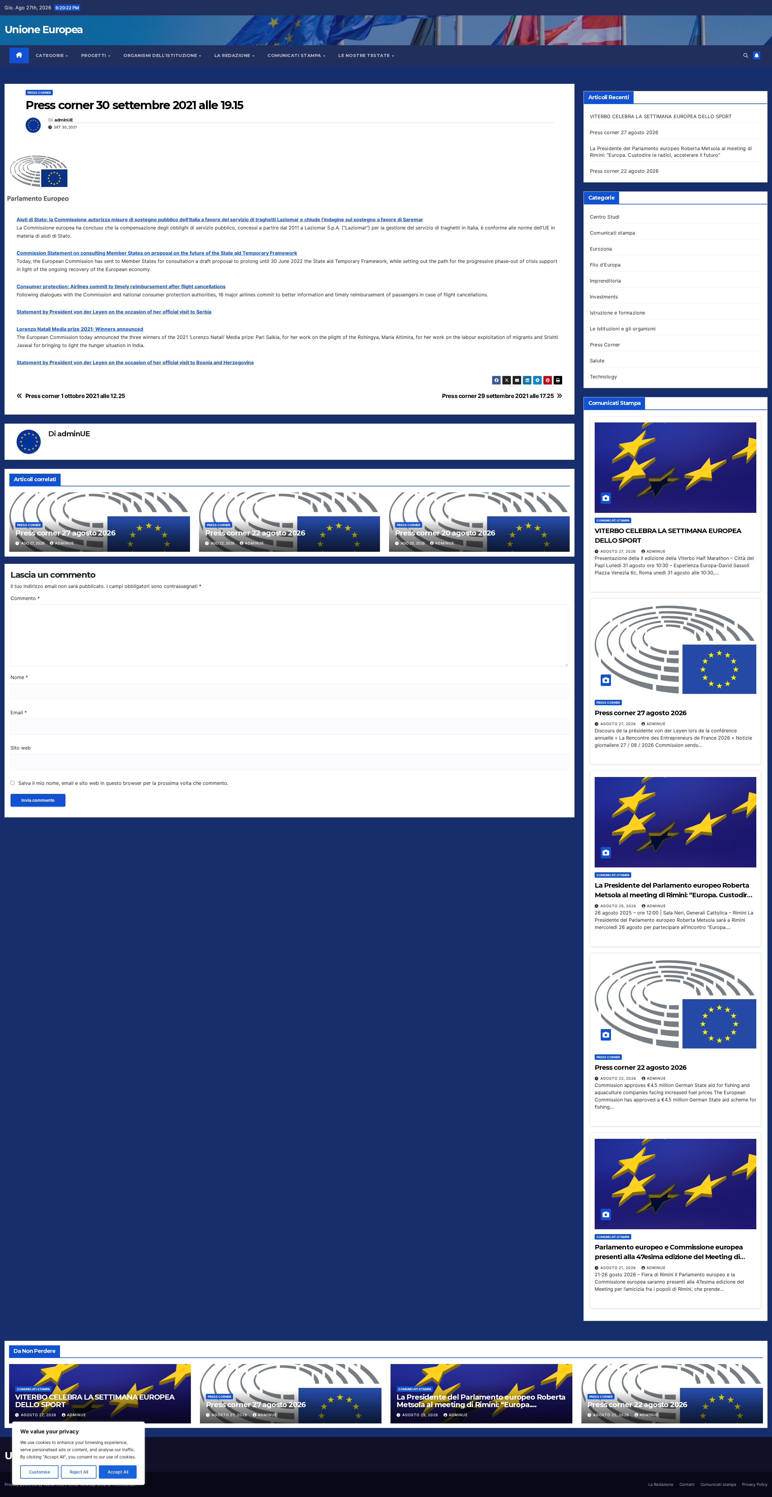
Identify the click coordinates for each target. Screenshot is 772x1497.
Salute (597, 361)
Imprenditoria (605, 281)
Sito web (21, 748)
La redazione (233, 55)
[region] (78, 1453)
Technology (603, 377)
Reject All (79, 1471)
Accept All (118, 1471)
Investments (604, 297)
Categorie (50, 55)
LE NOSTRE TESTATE (364, 55)
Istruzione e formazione (617, 313)
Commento (25, 598)
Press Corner (39, 92)
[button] (745, 55)
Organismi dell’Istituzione (160, 55)
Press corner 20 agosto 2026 (445, 533)
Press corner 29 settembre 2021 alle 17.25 (498, 396)
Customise (39, 1471)
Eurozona (601, 249)
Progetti (94, 55)
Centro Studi (604, 217)
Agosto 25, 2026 (619, 906)
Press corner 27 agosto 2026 (65, 533)
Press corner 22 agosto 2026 (255, 533)
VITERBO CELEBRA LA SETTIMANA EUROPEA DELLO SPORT (661, 116)
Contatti (686, 1484)
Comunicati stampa (294, 55)
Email (19, 712)
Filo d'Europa (605, 265)
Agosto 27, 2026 (618, 551)
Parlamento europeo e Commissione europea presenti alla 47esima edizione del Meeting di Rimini (669, 1257)
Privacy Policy (754, 1484)
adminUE (63, 120)
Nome (19, 677)
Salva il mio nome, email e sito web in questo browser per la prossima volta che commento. (123, 783)
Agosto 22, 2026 (619, 1078)
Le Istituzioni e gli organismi (623, 329)
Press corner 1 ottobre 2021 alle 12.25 (75, 396)
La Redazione (660, 1484)
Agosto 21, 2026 (618, 1267)
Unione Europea (44, 29)
